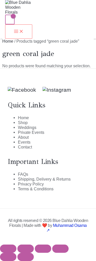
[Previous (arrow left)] (8, 257)
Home (7, 41)
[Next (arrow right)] (25, 257)
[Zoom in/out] (8, 249)
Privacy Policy (31, 184)
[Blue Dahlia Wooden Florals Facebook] (22, 90)
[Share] (43, 249)
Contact (25, 147)
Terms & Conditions (36, 189)
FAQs (23, 174)
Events (24, 142)
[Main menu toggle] (18, 31)
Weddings (27, 127)
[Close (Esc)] (60, 249)
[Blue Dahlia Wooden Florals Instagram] (53, 90)
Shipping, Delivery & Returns (44, 179)
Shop (23, 122)
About (23, 137)
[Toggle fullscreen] (25, 249)
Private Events (31, 132)
